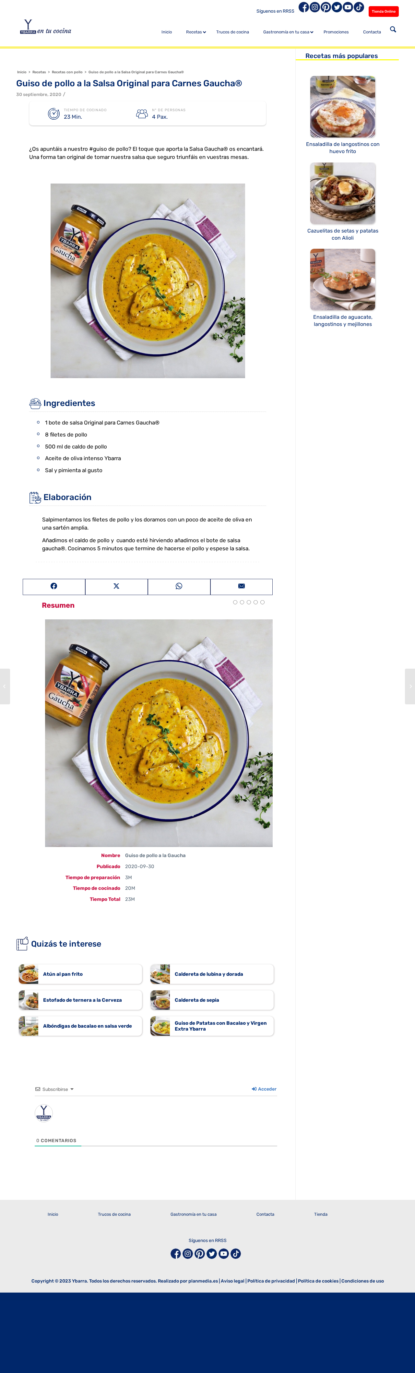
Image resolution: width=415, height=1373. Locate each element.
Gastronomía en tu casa (194, 1214)
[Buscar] (393, 30)
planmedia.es (203, 1281)
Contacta (265, 1214)
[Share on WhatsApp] (179, 587)
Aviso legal (232, 1281)
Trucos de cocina (114, 1214)
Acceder (267, 1089)
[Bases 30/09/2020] (5, 686)
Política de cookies (318, 1281)
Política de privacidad (271, 1281)
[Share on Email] (242, 587)
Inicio (53, 1214)
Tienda (320, 1214)
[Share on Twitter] (117, 587)
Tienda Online (384, 11)
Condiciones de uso (362, 1281)
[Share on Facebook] (54, 587)
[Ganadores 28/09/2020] (410, 686)
